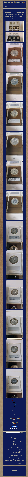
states (12, 435)
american (8, 435)
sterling (12, 444)
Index (15, 468)
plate (10, 462)
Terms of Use (14, 473)
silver (21, 452)
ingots (21, 449)
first (7, 455)
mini (19, 444)
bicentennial (8, 439)
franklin (14, 438)
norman (18, 460)
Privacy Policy (14, 472)
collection (10, 447)
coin (11, 455)
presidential (19, 435)
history (21, 438)
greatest (15, 458)
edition (16, 455)
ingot (14, 441)
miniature (12, 449)
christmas (7, 460)
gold (20, 457)
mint (20, 441)
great (7, 449)
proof (17, 447)
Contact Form (14, 470)
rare (17, 449)
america (15, 463)
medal (9, 457)
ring (22, 447)
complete (19, 463)
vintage (9, 441)
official (23, 460)
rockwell (8, 453)
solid (21, 455)
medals (13, 460)
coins (15, 453)
